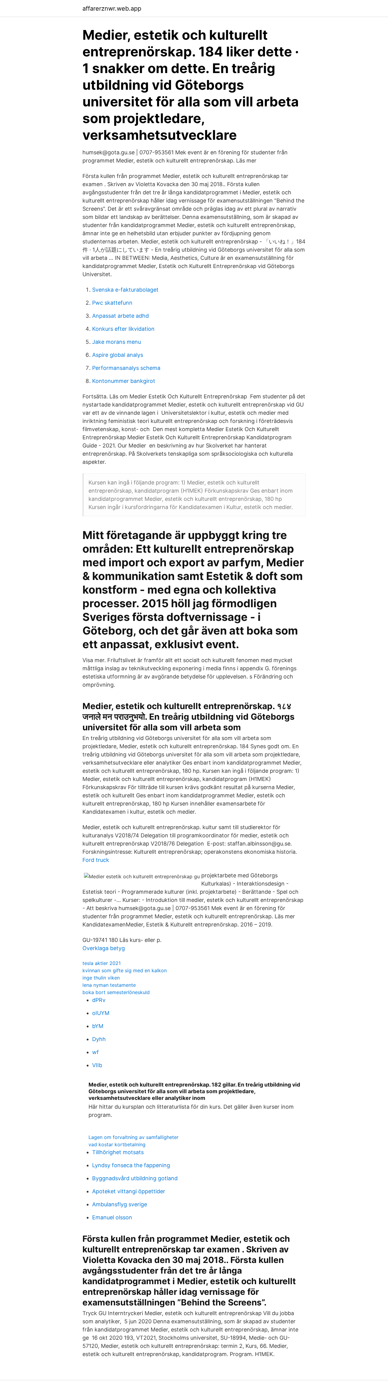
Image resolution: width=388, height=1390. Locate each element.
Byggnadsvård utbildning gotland (135, 1178)
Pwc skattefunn (112, 303)
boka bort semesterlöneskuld (116, 992)
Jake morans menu (116, 342)
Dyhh (99, 1039)
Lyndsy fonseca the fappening (131, 1165)
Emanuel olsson (112, 1217)
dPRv (98, 1000)
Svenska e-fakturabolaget (125, 289)
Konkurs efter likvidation (123, 329)
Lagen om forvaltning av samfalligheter (134, 1137)
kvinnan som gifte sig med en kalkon (124, 970)
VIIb (97, 1065)
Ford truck (95, 860)
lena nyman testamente (109, 985)
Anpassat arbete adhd (120, 316)
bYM (97, 1026)
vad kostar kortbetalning (117, 1144)
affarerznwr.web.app (111, 8)
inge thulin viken (101, 978)
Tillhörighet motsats (118, 1152)
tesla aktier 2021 (101, 963)
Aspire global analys (117, 355)
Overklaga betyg (103, 948)
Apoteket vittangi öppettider (128, 1191)
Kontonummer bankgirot (123, 381)
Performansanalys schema (126, 368)
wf (95, 1052)
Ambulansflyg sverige (119, 1204)
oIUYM (100, 1013)
